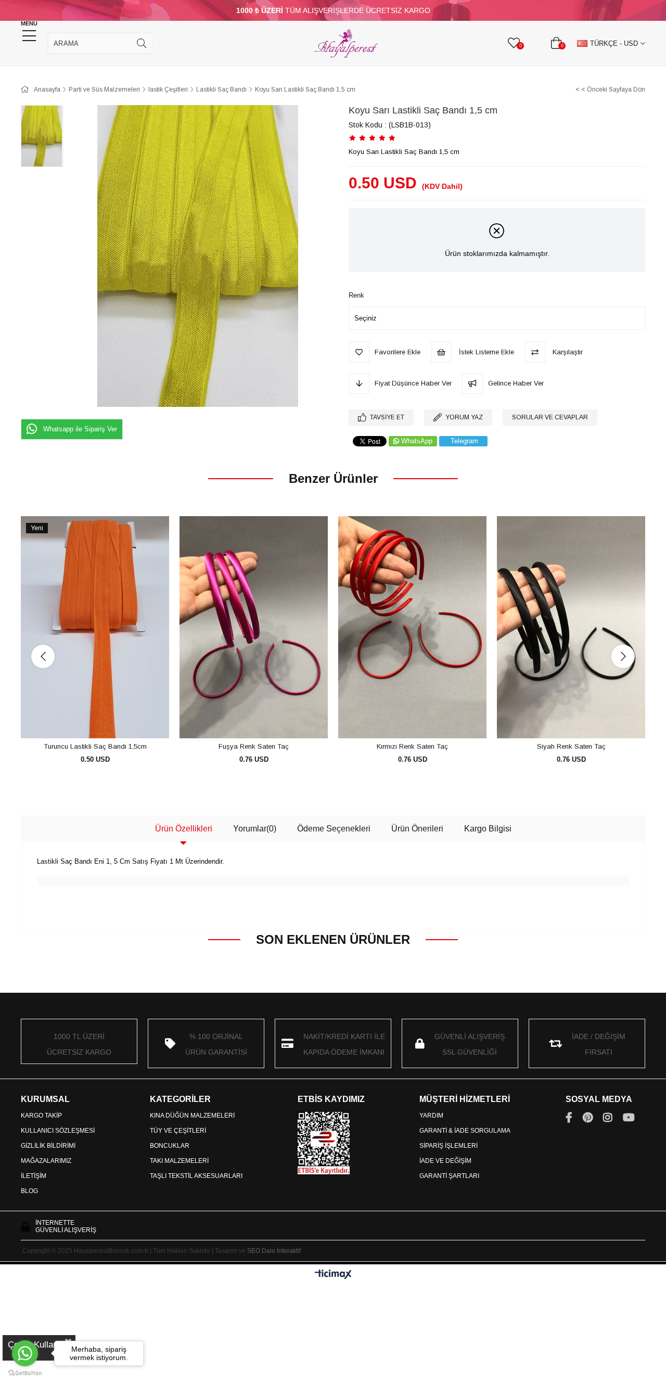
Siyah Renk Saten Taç (571, 746)
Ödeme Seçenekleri (333, 828)
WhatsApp (416, 441)
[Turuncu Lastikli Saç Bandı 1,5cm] (95, 627)
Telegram (464, 441)
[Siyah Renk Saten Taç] (571, 627)
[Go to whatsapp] (25, 1353)
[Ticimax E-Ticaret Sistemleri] (333, 1275)
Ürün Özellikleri (183, 828)
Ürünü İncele (107, 719)
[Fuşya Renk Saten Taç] (254, 627)
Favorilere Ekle (83, 719)
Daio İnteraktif (281, 1250)
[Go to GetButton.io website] (25, 1373)
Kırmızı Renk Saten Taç (412, 746)
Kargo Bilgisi (487, 828)
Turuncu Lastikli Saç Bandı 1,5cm (95, 746)
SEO (253, 1250)
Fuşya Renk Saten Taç (254, 746)
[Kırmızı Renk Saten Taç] (412, 627)
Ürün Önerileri (417, 828)
